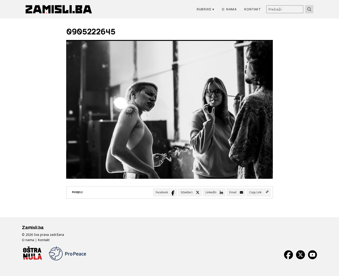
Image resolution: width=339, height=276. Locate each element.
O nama (229, 9)
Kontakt (252, 9)
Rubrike (205, 9)
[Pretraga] (309, 9)
